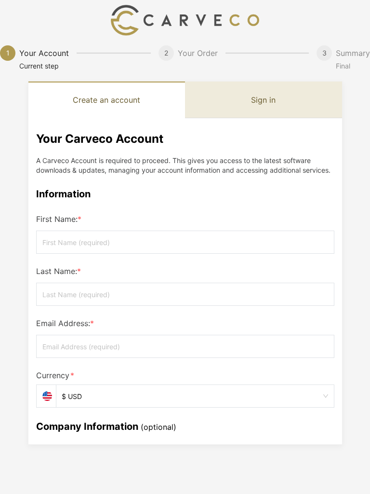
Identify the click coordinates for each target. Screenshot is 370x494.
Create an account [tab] (106, 100)
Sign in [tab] (263, 100)
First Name (58, 219)
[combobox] (191, 396)
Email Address (65, 323)
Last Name (58, 271)
